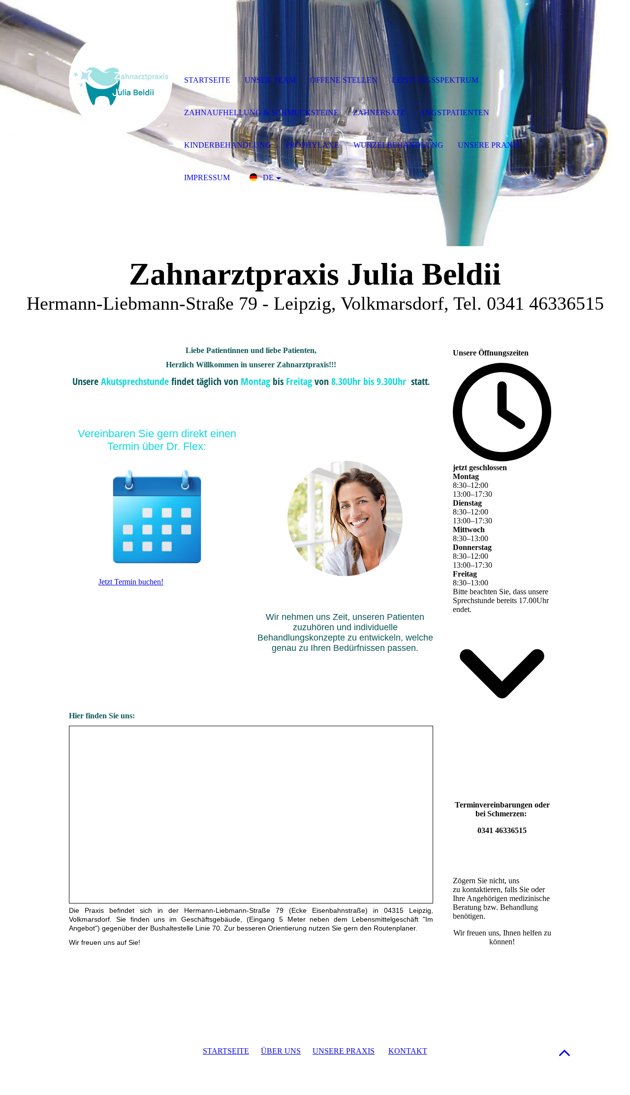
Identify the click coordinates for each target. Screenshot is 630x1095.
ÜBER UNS (281, 1051)
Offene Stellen (344, 80)
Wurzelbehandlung (398, 145)
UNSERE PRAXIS (344, 1051)
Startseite (207, 80)
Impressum (207, 177)
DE (268, 177)
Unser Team (270, 80)
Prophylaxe (312, 145)
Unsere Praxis (489, 145)
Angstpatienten (454, 112)
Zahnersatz (379, 112)
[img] (120, 81)
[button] (564, 1052)
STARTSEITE (226, 1051)
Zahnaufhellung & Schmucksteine (261, 112)
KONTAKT (407, 1051)
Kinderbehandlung (227, 145)
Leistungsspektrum (435, 80)
